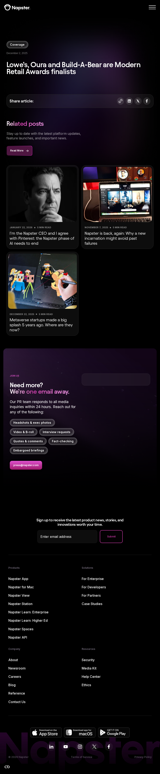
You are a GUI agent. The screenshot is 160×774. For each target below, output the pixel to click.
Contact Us (16, 702)
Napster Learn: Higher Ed (28, 621)
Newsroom (17, 668)
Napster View (19, 596)
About (13, 660)
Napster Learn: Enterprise (28, 612)
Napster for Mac (21, 587)
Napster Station (20, 604)
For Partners (91, 596)
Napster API (17, 637)
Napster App (18, 579)
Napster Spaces (20, 629)
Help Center (91, 677)
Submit (111, 536)
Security (88, 660)
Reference (16, 693)
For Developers (94, 587)
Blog (12, 685)
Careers (14, 677)
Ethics (86, 685)
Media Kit (89, 668)
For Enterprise (93, 579)
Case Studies (92, 604)
